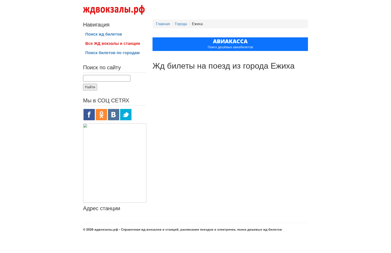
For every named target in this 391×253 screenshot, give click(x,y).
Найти (90, 86)
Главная (163, 23)
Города (181, 23)
